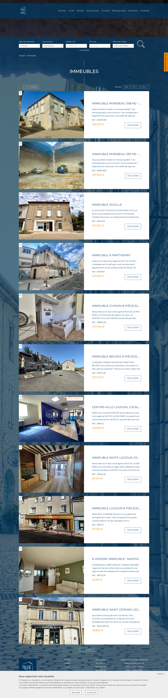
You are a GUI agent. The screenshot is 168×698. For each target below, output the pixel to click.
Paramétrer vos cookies (95, 688)
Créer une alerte (166, 63)
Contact (105, 10)
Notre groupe (119, 10)
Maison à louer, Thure (134, 670)
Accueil (22, 56)
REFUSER (76, 692)
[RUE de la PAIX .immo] (23, 11)
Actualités (133, 10)
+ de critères (84, 50)
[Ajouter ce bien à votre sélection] (20, 93)
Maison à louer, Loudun (134, 667)
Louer (71, 10)
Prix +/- (145, 87)
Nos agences (100, 670)
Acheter (62, 10)
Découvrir (133, 125)
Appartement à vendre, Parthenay (134, 660)
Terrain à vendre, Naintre (134, 663)
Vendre (80, 10)
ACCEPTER (91, 692)
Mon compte (100, 660)
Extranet (144, 10)
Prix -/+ (135, 87)
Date (126, 87)
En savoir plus (79, 688)
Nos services (92, 10)
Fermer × (161, 674)
